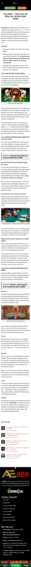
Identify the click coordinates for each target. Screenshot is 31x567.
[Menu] (2, 3)
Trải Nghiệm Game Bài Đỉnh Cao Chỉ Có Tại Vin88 (17, 427)
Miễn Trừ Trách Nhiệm (9, 520)
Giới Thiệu (6, 500)
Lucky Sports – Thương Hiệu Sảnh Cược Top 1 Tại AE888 (17, 448)
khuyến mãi (8, 127)
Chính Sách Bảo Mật (9, 517)
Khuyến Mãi (6, 503)
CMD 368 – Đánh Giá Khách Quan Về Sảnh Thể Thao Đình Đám (16, 455)
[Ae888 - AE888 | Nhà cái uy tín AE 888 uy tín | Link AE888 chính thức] (15, 3)
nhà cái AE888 (23, 30)
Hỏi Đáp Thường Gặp (9, 508)
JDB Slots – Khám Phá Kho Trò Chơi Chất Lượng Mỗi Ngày (16, 441)
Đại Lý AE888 (7, 514)
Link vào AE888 (7, 511)
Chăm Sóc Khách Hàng (9, 506)
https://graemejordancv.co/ (11, 534)
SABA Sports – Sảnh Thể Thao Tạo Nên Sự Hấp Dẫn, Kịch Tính (17, 434)
